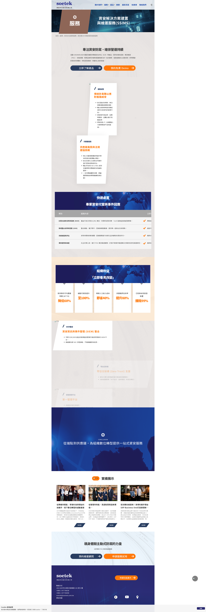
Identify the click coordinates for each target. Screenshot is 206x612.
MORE (80, 525)
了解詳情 (44, 609)
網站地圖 (59, 598)
